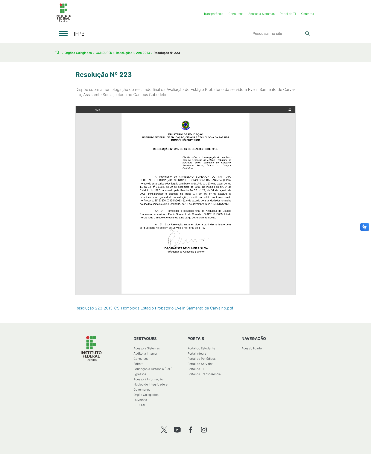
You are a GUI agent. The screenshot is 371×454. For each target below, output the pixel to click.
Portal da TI (288, 13)
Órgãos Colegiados (78, 53)
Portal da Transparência (204, 374)
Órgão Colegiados (146, 394)
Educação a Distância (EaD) (153, 369)
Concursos (235, 13)
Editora (138, 364)
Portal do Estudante (201, 348)
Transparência (213, 13)
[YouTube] (177, 430)
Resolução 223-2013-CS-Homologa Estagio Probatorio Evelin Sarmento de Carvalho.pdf (154, 308)
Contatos (307, 13)
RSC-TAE (140, 405)
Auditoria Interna (145, 353)
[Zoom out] (89, 109)
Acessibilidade (252, 348)
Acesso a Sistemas (261, 13)
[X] (164, 430)
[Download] (290, 109)
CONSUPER (104, 53)
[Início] (63, 21)
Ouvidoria (140, 400)
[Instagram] (204, 430)
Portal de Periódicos (201, 358)
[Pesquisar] (307, 33)
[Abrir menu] (63, 33)
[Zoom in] (81, 109)
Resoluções (124, 53)
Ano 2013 (143, 53)
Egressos (140, 374)
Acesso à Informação (148, 379)
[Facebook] (191, 430)
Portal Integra (196, 353)
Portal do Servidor (200, 364)
